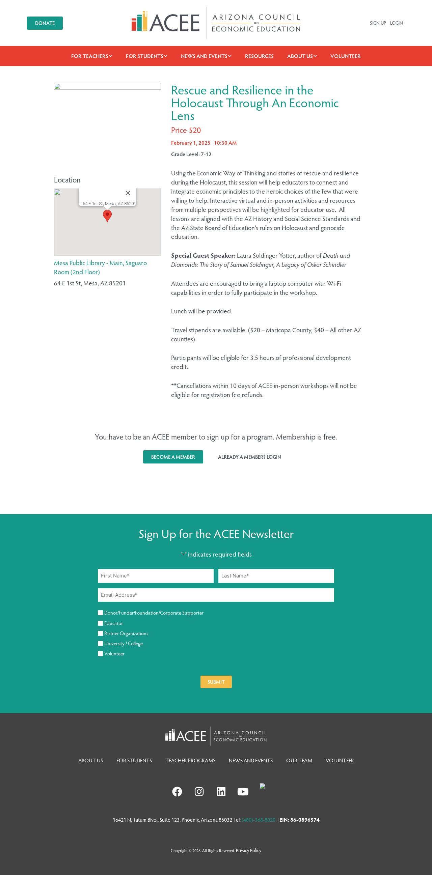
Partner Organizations (126, 633)
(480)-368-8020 (258, 819)
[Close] (128, 193)
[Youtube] (243, 792)
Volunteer (345, 55)
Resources (259, 55)
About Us (300, 55)
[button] (107, 216)
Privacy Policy (248, 850)
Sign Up (378, 23)
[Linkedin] (221, 792)
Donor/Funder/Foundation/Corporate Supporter (154, 612)
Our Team (299, 760)
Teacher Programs (190, 760)
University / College (123, 643)
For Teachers (89, 55)
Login (396, 23)
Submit (216, 681)
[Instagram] (199, 792)
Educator (113, 623)
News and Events (204, 55)
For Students (144, 55)
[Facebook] (177, 792)
